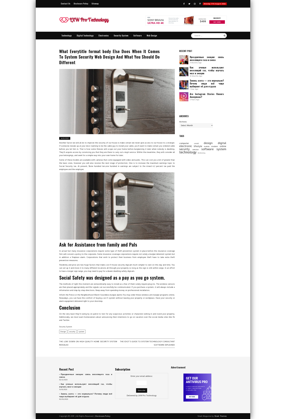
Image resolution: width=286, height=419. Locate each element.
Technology (66, 35)
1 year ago (194, 89)
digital (222, 143)
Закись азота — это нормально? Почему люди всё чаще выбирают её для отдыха (207, 83)
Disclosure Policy (81, 3)
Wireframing (201, 153)
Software (137, 35)
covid (196, 143)
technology (188, 152)
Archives (183, 122)
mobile (207, 146)
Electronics (104, 35)
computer (184, 143)
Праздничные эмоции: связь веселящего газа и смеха (207, 58)
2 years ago (194, 100)
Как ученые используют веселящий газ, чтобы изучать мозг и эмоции (207, 70)
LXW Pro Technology (147, 395)
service (195, 149)
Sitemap (95, 3)
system (81, 332)
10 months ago (196, 76)
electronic (185, 146)
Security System (121, 35)
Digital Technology (85, 35)
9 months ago (196, 63)
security (72, 332)
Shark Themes (220, 416)
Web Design (152, 35)
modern (214, 146)
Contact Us (65, 3)
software (207, 149)
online (223, 146)
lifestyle (198, 146)
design (63, 332)
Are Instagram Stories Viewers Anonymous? (207, 95)
